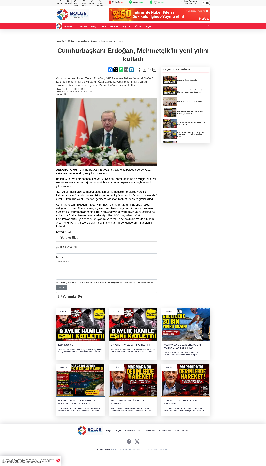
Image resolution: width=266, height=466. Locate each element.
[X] (137, 441)
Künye (108, 431)
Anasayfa (60, 3)
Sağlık (148, 26)
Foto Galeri (76, 4)
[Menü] (208, 26)
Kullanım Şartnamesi (133, 431)
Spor (103, 26)
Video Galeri (84, 4)
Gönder (61, 287)
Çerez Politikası (165, 431)
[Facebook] (129, 441)
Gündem (68, 26)
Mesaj (59, 257)
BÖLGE (138, 26)
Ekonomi (114, 26)
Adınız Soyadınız (66, 246)
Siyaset (83, 26)
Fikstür (91, 3)
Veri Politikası (150, 431)
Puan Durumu (100, 4)
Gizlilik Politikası (181, 431)
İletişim (118, 431)
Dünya (94, 26)
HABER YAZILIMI (103, 450)
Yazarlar (68, 3)
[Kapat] (58, 460)
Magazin (126, 26)
